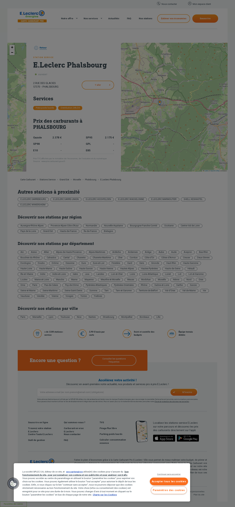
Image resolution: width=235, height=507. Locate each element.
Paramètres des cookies (169, 490)
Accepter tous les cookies (169, 481)
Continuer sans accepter (169, 474)
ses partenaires (74, 471)
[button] (13, 483)
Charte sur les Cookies (105, 494)
